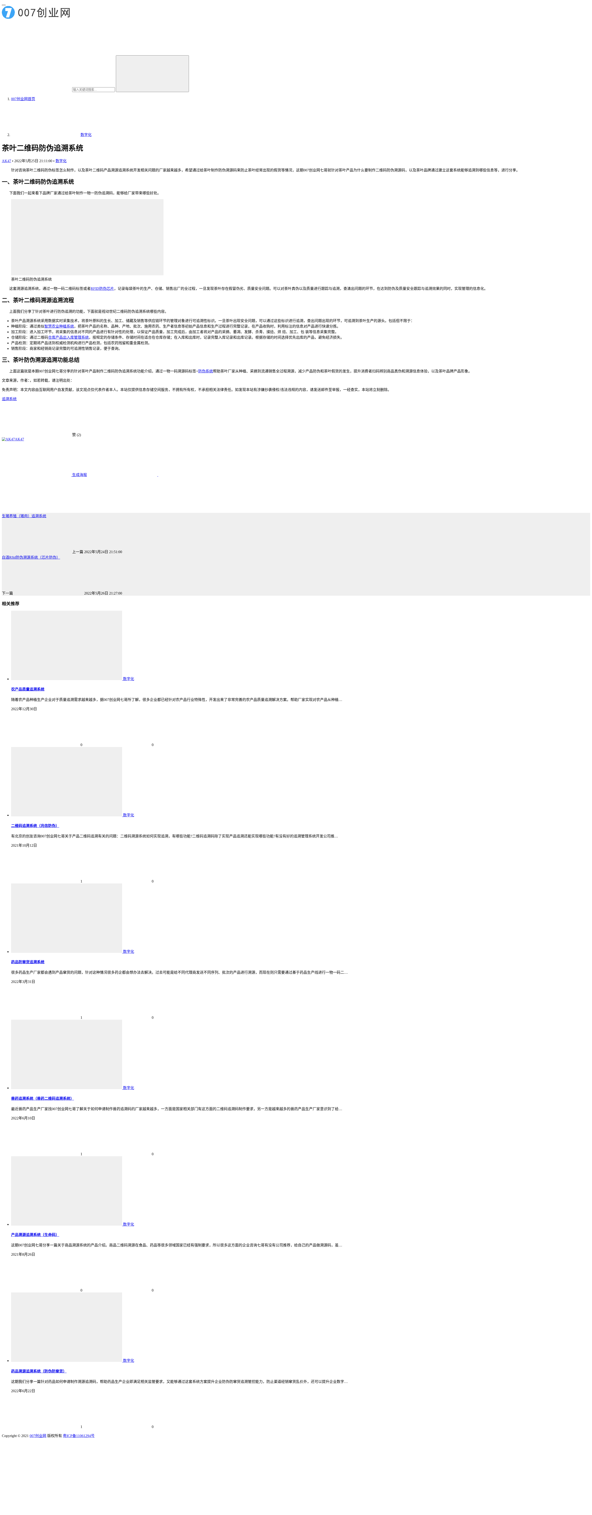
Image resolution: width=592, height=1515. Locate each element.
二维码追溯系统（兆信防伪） (35, 826)
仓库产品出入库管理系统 (68, 337)
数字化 (61, 161)
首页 (23, 99)
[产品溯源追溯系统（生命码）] (67, 1224)
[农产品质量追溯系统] (67, 679)
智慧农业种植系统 (59, 326)
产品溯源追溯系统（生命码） (35, 1235)
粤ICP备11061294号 (79, 1436)
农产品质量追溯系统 (27, 689)
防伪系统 (205, 371)
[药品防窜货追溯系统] (67, 952)
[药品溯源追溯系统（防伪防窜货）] (67, 1361)
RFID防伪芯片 (102, 289)
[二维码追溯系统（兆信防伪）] (67, 815)
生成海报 (79, 475)
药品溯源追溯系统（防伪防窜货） (39, 1371)
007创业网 (38, 1436)
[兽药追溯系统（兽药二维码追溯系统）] (67, 1088)
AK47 (6, 161)
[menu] (4, 5)
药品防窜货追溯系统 (27, 962)
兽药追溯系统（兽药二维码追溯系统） (42, 1098)
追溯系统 (9, 399)
